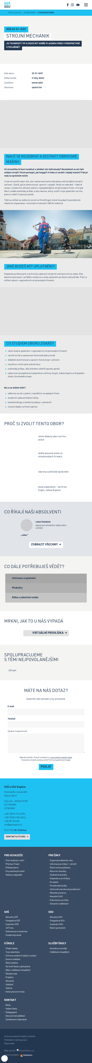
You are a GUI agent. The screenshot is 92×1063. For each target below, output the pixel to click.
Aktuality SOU (56, 917)
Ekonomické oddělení (15, 1016)
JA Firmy (9, 928)
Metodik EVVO (56, 897)
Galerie (9, 988)
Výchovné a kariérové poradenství (65, 890)
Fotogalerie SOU (57, 921)
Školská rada (11, 974)
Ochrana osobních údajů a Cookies (19, 1037)
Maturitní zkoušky (58, 872)
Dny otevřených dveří (15, 872)
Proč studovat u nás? (15, 861)
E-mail (11, 707)
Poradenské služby (58, 886)
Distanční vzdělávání (59, 904)
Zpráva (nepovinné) (17, 731)
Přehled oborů (12, 868)
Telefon (11, 719)
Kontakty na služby (58, 949)
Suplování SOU (56, 925)
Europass (54, 882)
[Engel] (12, 670)
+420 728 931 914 (11, 814)
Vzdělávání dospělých (59, 952)
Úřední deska (12, 949)
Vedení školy (11, 1009)
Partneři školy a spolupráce (18, 967)
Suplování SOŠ (12, 925)
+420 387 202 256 (11, 821)
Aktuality (10, 981)
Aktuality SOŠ (12, 917)
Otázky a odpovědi (14, 875)
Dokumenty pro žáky (59, 900)
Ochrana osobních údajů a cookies (21, 956)
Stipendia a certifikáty (60, 879)
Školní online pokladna (60, 868)
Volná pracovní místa (15, 992)
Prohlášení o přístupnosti (15, 1040)
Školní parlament (57, 928)
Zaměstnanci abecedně (16, 1020)
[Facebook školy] (67, 4)
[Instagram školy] (72, 4)
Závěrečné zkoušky (58, 875)
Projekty (9, 978)
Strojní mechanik (46, 13)
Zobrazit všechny (44, 544)
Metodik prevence (58, 893)
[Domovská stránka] (7, 4)
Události (9, 985)
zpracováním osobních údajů (61, 758)
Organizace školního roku (61, 861)
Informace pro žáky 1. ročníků (63, 864)
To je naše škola (13, 952)
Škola (8, 1005)
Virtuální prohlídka (48, 633)
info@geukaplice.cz (13, 825)
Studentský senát (13, 935)
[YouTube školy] (77, 4)
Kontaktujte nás (16, 837)
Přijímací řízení (13, 864)
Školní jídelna (12, 963)
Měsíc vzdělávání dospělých (18, 970)
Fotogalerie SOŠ (13, 921)
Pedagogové (11, 1013)
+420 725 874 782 (11, 818)
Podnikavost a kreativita (16, 932)
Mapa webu (9, 1044)
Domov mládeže (13, 960)
